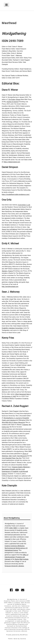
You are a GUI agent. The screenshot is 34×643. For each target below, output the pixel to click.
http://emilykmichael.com (10, 286)
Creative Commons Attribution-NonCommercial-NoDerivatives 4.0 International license (16, 548)
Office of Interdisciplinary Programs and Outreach (16, 557)
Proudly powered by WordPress (17, 634)
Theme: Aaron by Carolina (17, 638)
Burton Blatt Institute (21, 559)
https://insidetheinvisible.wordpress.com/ (16, 194)
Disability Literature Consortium (12, 328)
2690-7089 (13, 528)
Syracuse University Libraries (14, 566)
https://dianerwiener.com (12, 162)
